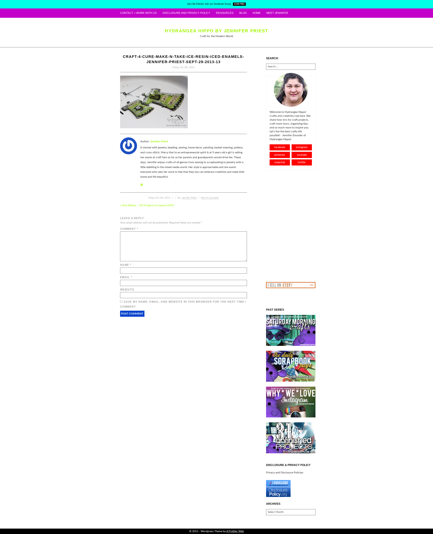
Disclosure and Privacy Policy (186, 13)
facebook (279, 147)
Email (126, 277)
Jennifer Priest (159, 141)
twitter (302, 162)
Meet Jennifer (277, 13)
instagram (301, 147)
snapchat (279, 162)
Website (127, 289)
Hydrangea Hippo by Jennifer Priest (216, 30)
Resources (225, 13)
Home (257, 13)
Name (125, 264)
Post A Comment (210, 198)
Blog (243, 13)
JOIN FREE (239, 4)
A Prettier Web (235, 531)
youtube (302, 154)
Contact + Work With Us (138, 13)
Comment (129, 228)
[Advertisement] (291, 226)
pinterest (279, 154)
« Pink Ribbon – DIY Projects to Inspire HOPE (147, 205)
